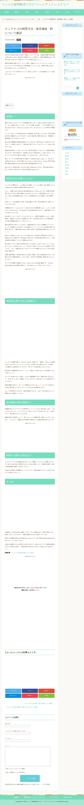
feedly (46, 50)
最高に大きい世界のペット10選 (72, 71)
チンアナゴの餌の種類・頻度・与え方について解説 (22, 707)
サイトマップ (77, 12)
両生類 (47, 12)
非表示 (10, 105)
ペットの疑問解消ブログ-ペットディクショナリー (35, 4)
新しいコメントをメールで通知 (15, 768)
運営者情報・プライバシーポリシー (34, 797)
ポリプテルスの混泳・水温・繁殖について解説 (38, 703)
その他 (67, 12)
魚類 (27, 12)
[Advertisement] (30, 90)
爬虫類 (17, 12)
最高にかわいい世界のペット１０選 (72, 63)
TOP (19, 19)
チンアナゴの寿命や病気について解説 (22, 552)
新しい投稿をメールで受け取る (15, 772)
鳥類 (37, 12)
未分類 (67, 165)
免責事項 (16, 797)
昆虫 (57, 12)
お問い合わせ (68, 797)
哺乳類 (7, 12)
